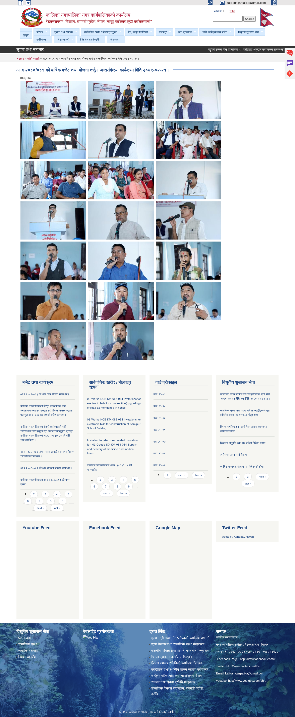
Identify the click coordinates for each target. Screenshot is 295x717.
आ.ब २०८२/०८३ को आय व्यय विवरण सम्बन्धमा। (44, 394)
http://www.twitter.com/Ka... (244, 666)
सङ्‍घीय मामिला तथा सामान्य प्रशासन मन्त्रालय (180, 651)
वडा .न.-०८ (160, 417)
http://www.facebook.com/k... (259, 659)
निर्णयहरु (113, 39)
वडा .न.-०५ (160, 465)
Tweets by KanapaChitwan (237, 536)
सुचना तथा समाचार (62, 32)
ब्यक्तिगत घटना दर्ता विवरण (233, 454)
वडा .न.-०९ (160, 429)
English (218, 10)
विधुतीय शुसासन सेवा (247, 32)
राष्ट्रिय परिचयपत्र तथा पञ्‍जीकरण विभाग (176, 676)
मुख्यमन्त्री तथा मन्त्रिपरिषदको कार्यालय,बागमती (180, 638)
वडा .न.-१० (160, 406)
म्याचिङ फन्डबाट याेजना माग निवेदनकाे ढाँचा (241, 466)
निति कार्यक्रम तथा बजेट (213, 32)
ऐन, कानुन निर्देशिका (136, 32)
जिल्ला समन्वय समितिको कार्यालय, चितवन (176, 663)
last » (57, 508)
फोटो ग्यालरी (61, 39)
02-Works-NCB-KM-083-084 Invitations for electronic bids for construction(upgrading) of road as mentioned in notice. (114, 403)
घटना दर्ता (24, 638)
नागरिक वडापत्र (28, 651)
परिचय (38, 32)
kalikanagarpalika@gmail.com (244, 673)
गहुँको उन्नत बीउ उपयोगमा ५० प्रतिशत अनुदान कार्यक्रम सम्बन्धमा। (232, 49)
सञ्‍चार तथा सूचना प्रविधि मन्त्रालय (173, 682)
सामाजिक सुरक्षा (27, 644)
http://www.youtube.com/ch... (247, 680)
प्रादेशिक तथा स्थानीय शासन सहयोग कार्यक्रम (179, 669)
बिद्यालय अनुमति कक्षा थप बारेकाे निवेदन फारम (242, 443)
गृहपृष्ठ (26, 35)
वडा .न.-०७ (160, 441)
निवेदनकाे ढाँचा (27, 657)
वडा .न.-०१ (160, 394)
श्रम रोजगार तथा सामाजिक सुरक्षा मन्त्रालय (177, 644)
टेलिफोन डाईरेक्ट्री (88, 39)
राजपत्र (161, 32)
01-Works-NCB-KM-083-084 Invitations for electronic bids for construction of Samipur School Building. (114, 424)
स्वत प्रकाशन (183, 32)
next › (40, 508)
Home (20, 58)
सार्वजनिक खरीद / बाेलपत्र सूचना (99, 32)
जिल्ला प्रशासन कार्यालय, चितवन (171, 657)
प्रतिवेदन (40, 39)
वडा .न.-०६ (160, 453)
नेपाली (232, 10)
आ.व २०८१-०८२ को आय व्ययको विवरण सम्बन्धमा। (46, 468)
